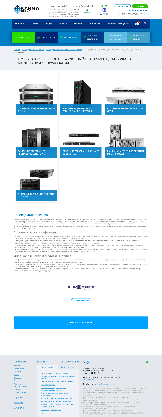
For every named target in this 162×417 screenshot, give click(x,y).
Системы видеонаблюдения (51, 410)
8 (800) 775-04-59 (106, 371)
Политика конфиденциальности (21, 385)
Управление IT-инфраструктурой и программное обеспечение (53, 389)
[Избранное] (88, 362)
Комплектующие (68, 367)
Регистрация (140, 6)
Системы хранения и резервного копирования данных (58, 377)
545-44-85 (58, 6)
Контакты (17, 381)
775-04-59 (83, 6)
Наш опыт (17, 372)
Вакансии (17, 378)
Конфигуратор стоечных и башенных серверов (64, 50)
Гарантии (17, 389)
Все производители (81, 300)
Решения (18, 402)
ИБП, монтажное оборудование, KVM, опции (57, 398)
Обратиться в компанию (81, 322)
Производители (70, 361)
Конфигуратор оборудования (33, 50)
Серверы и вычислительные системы (54, 373)
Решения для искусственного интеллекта (56, 401)
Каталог (41, 361)
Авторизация (122, 6)
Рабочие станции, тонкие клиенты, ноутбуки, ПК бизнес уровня (57, 406)
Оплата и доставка (20, 392)
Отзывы (16, 375)
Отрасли (18, 397)
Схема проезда (89, 379)
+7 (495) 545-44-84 (94, 373)
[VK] (85, 362)
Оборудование (47, 367)
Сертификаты (19, 368)
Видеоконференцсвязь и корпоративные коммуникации (55, 394)
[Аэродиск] (81, 287)
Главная (17, 50)
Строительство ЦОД (48, 385)
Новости (17, 365)
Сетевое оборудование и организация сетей (57, 382)
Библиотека (20, 408)
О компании (20, 361)
